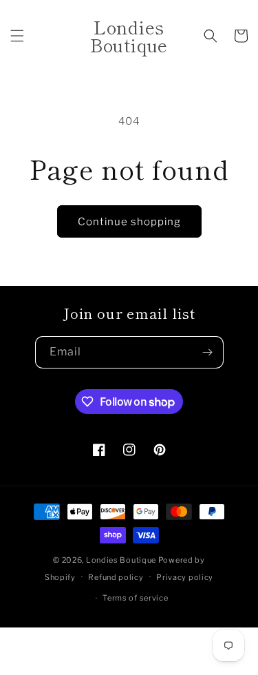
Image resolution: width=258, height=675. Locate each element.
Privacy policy (184, 577)
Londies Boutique (121, 560)
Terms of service (135, 598)
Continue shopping (129, 222)
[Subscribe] (208, 352)
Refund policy (115, 577)
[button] (17, 36)
